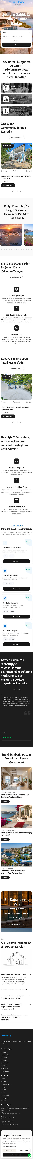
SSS (3, 1092)
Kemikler (4, 1060)
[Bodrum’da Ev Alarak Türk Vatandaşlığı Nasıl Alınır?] (16, 816)
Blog (3, 1087)
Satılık (4, 1078)
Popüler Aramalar (7, 1084)
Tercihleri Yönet (24, 1150)
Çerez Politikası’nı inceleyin (9, 1146)
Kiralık (4, 1081)
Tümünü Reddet (9, 1150)
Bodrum (4, 1065)
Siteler (4, 1089)
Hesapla (15, 561)
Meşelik (4, 1057)
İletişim (4, 1100)
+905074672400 (9, 1117)
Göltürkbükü (5, 1071)
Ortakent (4, 1052)
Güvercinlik (5, 1055)
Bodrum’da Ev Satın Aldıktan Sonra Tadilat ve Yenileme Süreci (15, 795)
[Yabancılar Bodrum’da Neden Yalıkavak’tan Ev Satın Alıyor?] (16, 854)
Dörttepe (5, 1068)
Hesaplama (5, 1098)
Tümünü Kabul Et (16, 1154)
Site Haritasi (5, 1095)
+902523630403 (9, 1121)
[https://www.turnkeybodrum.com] (16, 3)
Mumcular (5, 1063)
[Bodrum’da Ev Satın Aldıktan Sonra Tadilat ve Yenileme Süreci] (16, 778)
